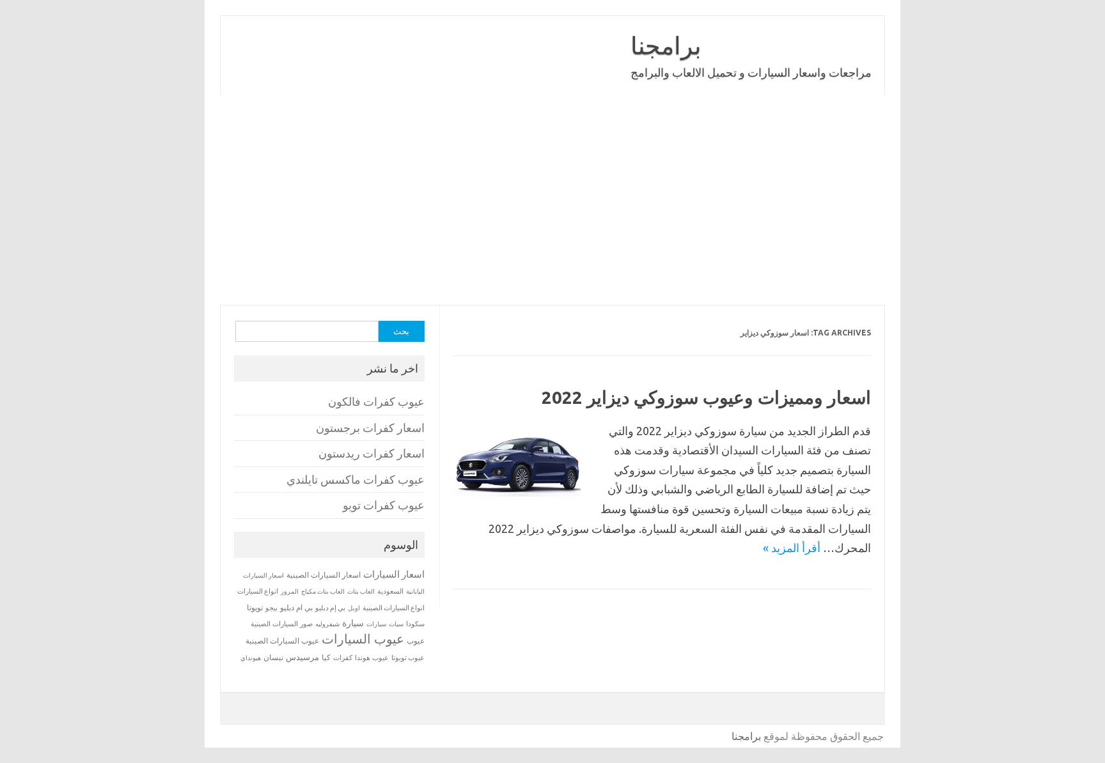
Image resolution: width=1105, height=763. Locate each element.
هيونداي (250, 657)
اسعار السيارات (394, 574)
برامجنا (666, 45)
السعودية (390, 591)
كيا (326, 657)
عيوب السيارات (363, 638)
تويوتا (255, 607)
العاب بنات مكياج (323, 591)
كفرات (342, 657)
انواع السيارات (257, 591)
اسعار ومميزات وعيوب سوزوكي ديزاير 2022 (706, 397)
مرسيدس (302, 656)
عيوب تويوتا (408, 657)
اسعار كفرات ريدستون (371, 453)
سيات (396, 624)
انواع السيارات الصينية (394, 608)
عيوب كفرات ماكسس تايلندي (355, 480)
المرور (290, 591)
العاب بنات (361, 591)
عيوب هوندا (372, 657)
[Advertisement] (552, 200)
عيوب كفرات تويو (384, 505)
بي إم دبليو (330, 608)
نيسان (273, 657)
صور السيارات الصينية (282, 624)
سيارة (353, 623)
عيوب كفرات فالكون (376, 402)
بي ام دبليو (296, 607)
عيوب (416, 640)
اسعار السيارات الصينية (323, 575)
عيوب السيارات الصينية (282, 640)
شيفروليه (327, 624)
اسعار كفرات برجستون (370, 428)
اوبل (354, 608)
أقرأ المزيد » (791, 547)
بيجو (271, 608)
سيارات (376, 624)
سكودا (415, 624)
